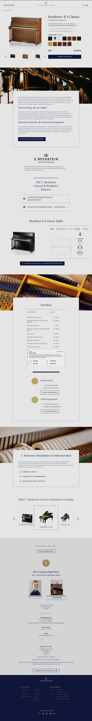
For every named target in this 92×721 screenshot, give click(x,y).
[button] (31, 352)
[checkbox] (30, 361)
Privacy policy (60, 351)
